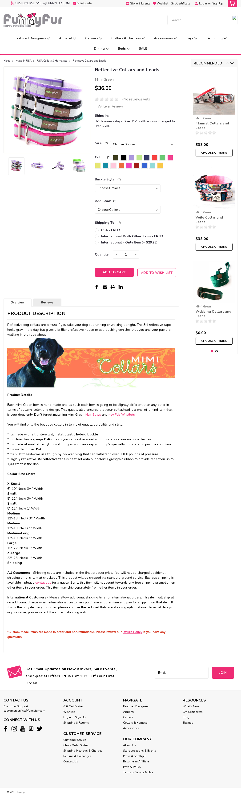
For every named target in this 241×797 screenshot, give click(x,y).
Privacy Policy (132, 767)
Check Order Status (75, 745)
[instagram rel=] (14, 729)
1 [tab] (212, 351)
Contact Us (70, 761)
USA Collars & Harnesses (52, 61)
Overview (17, 302)
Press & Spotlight (134, 756)
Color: (102, 157)
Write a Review (110, 106)
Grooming (215, 38)
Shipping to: (108, 222)
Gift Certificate (180, 3)
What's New (191, 706)
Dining (100, 48)
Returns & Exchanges (77, 756)
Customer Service (74, 740)
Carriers (92, 38)
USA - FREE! (110, 230)
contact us (43, 582)
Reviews (47, 302)
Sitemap (188, 723)
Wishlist (69, 712)
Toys (190, 38)
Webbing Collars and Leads (213, 313)
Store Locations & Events (139, 751)
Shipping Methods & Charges (82, 751)
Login (203, 3)
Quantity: (102, 254)
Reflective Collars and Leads (89, 61)
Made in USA (24, 61)
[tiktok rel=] (31, 729)
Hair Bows (93, 414)
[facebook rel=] (6, 729)
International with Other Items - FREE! (132, 236)
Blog (186, 717)
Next (87, 110)
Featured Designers (31, 38)
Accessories (164, 38)
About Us (129, 745)
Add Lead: (105, 201)
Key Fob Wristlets (121, 414)
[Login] (195, 3)
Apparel (66, 38)
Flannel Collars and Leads (212, 125)
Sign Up (217, 3)
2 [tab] (216, 351)
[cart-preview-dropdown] (231, 3)
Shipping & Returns (76, 723)
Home (7, 61)
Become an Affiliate (136, 761)
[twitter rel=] (40, 729)
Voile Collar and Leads (209, 219)
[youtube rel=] (23, 729)
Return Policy (132, 632)
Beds (122, 48)
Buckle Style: (108, 179)
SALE (143, 48)
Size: (101, 143)
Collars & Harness (126, 38)
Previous (8, 110)
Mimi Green (203, 118)
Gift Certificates (73, 706)
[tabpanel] (214, 114)
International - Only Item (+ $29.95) (129, 242)
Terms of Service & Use (138, 772)
